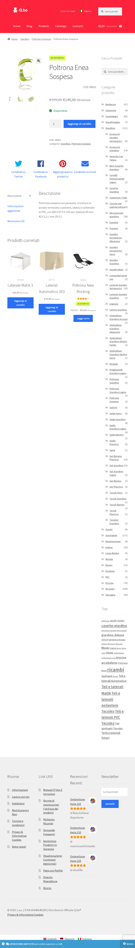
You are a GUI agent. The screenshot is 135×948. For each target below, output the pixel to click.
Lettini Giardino (118, 309)
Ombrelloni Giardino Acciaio (119, 317)
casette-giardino (114, 625)
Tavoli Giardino (118, 498)
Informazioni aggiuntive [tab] (15, 208)
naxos (113, 648)
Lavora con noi (20, 796)
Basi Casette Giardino (116, 167)
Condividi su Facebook (41, 174)
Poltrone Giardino (114, 381)
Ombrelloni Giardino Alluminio (116, 328)
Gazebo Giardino (114, 261)
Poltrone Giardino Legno (118, 390)
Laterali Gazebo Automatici (118, 286)
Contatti (78, 26)
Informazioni (20, 790)
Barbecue (110, 104)
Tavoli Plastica (114, 512)
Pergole (114, 363)
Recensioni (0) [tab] (15, 221)
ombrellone (119, 653)
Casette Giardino (114, 190)
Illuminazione (113, 541)
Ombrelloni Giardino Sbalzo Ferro (118, 354)
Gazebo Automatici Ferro (116, 251)
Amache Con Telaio (116, 158)
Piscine (109, 583)
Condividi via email (85, 172)
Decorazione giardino (116, 214)
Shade (115, 676)
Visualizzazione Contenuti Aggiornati (52, 859)
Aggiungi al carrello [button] (20, 302)
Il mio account (68, 11)
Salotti (113, 407)
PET (107, 577)
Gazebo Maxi (116, 269)
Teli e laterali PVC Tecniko (112, 717)
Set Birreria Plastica (116, 458)
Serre (112, 450)
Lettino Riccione (108, 644)
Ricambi (109, 588)
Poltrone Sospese (41, 39)
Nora (119, 648)
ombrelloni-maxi (108, 658)
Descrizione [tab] (14, 196)
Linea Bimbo (112, 553)
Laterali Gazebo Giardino (118, 296)
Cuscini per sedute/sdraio (117, 205)
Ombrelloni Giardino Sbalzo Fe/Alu (118, 342)
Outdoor (110, 571)
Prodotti (43, 26)
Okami (109, 652)
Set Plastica (116, 486)
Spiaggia (110, 594)
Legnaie (114, 303)
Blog (29, 26)
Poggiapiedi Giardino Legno (118, 371)
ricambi (115, 669)
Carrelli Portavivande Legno (117, 179)
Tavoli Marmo (117, 504)
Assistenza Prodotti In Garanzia (50, 845)
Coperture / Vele (118, 197)
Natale (109, 559)
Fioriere (114, 228)
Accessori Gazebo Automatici (116, 137)
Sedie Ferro (116, 413)
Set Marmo (115, 481)
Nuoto (108, 565)
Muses (105, 648)
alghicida (105, 621)
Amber (120, 620)
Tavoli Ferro (116, 492)
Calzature (110, 110)
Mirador (119, 644)
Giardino (24, 39)
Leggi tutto (83, 318)
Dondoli (114, 222)
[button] (38, 61)
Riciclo (47, 888)
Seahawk (106, 676)
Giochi (108, 529)
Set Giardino (116, 465)
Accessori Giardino (115, 148)
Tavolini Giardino (114, 521)
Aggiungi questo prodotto (63, 174)
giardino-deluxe (112, 635)
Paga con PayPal (53, 870)
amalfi (113, 620)
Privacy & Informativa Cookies (19, 836)
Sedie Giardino (118, 419)
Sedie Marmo (117, 434)
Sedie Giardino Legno (118, 427)
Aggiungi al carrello (79, 123)
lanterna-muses (116, 639)
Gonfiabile (111, 535)
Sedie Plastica (114, 442)
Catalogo (60, 26)
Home (16, 26)
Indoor (109, 547)
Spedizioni (18, 803)
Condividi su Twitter (18, 174)
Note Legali (19, 846)
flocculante (122, 630)
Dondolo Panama (109, 630)
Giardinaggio (112, 122)
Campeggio (111, 116)
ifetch (104, 639)
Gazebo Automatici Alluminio (116, 238)
